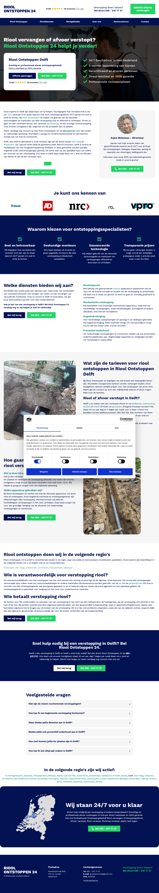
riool (9, 114)
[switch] (65, 461)
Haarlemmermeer (77, 778)
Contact (145, 21)
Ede (15, 778)
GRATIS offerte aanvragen (143, 9)
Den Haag (76, 141)
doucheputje (53, 123)
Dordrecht (7, 778)
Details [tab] (80, 428)
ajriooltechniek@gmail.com (101, 874)
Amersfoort (82, 775)
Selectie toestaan (79, 472)
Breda (124, 775)
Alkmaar (52, 775)
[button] (64, 9)
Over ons (96, 21)
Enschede (42, 778)
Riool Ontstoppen (18, 21)
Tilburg (144, 778)
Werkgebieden (73, 21)
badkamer (137, 403)
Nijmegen (123, 778)
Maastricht (113, 778)
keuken (86, 406)
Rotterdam (9, 144)
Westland (67, 781)
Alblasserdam (40, 775)
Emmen (33, 778)
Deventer (149, 775)
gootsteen (117, 406)
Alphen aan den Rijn (66, 775)
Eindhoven (23, 778)
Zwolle (99, 781)
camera (116, 288)
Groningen (53, 778)
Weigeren (44, 472)
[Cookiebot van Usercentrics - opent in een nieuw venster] (122, 419)
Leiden (103, 778)
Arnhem (116, 775)
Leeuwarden (93, 778)
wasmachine (149, 403)
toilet (96, 406)
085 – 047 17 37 (93, 871)
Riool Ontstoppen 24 (20, 9)
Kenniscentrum (121, 21)
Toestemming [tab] (42, 428)
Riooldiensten (47, 21)
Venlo (59, 781)
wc (120, 583)
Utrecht (152, 778)
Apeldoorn (106, 775)
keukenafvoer (135, 583)
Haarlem (64, 778)
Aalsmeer (28, 775)
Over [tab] (117, 428)
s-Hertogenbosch (14, 775)
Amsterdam (94, 775)
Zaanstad (77, 781)
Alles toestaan (115, 472)
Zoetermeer (89, 781)
